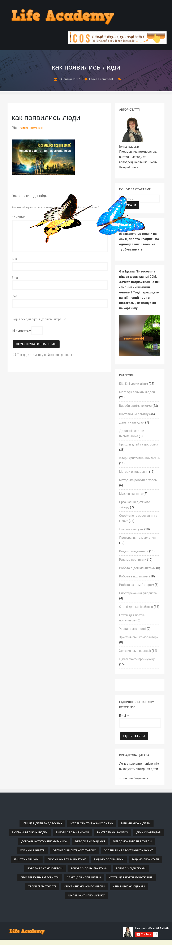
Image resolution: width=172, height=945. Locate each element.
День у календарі (131, 422)
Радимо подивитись (133, 551)
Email (15, 277)
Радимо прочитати (132, 560)
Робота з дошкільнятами (137, 568)
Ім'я (14, 259)
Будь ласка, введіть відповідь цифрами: (39, 319)
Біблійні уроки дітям (133, 384)
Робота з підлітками (134, 576)
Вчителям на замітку (134, 414)
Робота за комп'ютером (136, 585)
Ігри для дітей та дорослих (138, 444)
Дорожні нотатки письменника (44, 841)
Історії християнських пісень (139, 458)
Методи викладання (133, 472)
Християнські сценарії (135, 651)
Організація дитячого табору (74, 850)
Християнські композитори (138, 637)
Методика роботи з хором (138, 480)
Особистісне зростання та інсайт (128, 850)
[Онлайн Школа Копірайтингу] (117, 43)
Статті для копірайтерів (136, 607)
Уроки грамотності (132, 629)
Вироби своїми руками (135, 406)
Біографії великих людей (137, 392)
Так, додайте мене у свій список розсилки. (46, 354)
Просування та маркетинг (137, 538)
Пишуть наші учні (131, 529)
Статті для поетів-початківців (131, 877)
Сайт (15, 296)
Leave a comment (101, 79)
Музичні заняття (131, 494)
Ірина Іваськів (31, 128)
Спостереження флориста (138, 593)
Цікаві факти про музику (137, 659)
